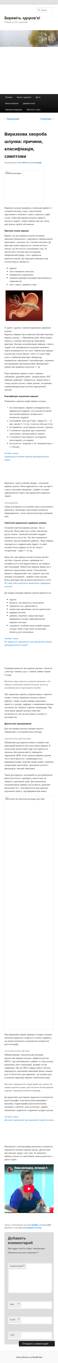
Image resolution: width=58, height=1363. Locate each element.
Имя (14, 1304)
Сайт (12, 1334)
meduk (38, 162)
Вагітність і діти (33, 109)
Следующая (47, 118)
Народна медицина (13, 109)
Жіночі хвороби (12, 103)
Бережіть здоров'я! (22, 17)
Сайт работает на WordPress (29, 1357)
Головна (8, 97)
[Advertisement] (29, 70)
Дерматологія (29, 103)
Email (14, 1319)
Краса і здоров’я (24, 97)
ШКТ (49, 1224)
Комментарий (17, 1266)
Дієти (38, 97)
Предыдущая (11, 118)
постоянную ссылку (32, 1227)
